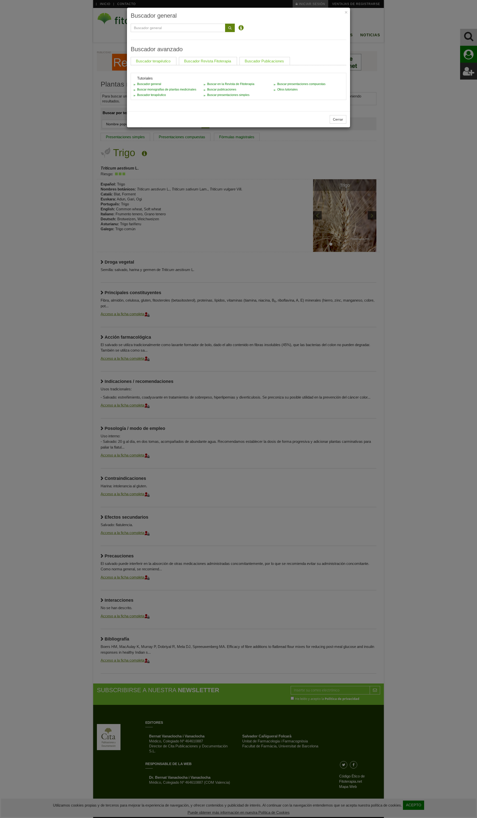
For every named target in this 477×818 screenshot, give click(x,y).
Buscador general (149, 84)
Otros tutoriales (287, 89)
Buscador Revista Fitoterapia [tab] (207, 61)
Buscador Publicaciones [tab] (264, 61)
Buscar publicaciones (221, 89)
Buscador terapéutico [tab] (153, 61)
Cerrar (338, 119)
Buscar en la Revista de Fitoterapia (230, 84)
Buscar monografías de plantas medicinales (166, 89)
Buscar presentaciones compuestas (301, 84)
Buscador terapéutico (151, 95)
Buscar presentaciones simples (228, 95)
